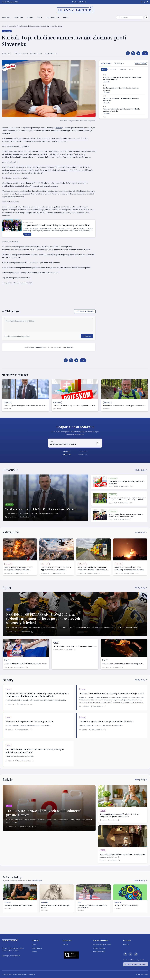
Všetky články (140, 470)
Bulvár (65, 17)
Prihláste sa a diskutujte (85, 311)
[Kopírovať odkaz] (145, 53)
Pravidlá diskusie (99, 951)
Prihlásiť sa (87, 336)
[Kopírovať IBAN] (98, 443)
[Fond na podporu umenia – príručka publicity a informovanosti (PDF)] (71, 955)
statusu (59, 128)
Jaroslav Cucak (124, 519)
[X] (144, 2)
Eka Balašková (25, 517)
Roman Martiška (23, 730)
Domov (4, 26)
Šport (39, 17)
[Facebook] (141, 2)
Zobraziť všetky (139, 880)
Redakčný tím (37, 948)
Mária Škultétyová (23, 760)
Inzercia (65, 944)
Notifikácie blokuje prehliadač (135, 964)
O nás (34, 944)
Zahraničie (18, 17)
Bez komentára (52, 17)
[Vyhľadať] (119, 17)
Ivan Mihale (69, 649)
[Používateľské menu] (146, 17)
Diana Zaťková (125, 486)
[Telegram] (147, 2)
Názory (30, 17)
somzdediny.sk (37, 880)
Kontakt (126, 944)
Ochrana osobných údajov (102, 944)
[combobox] (132, 17)
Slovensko (6, 17)
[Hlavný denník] (75, 10)
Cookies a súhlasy (99, 948)
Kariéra (34, 951)
